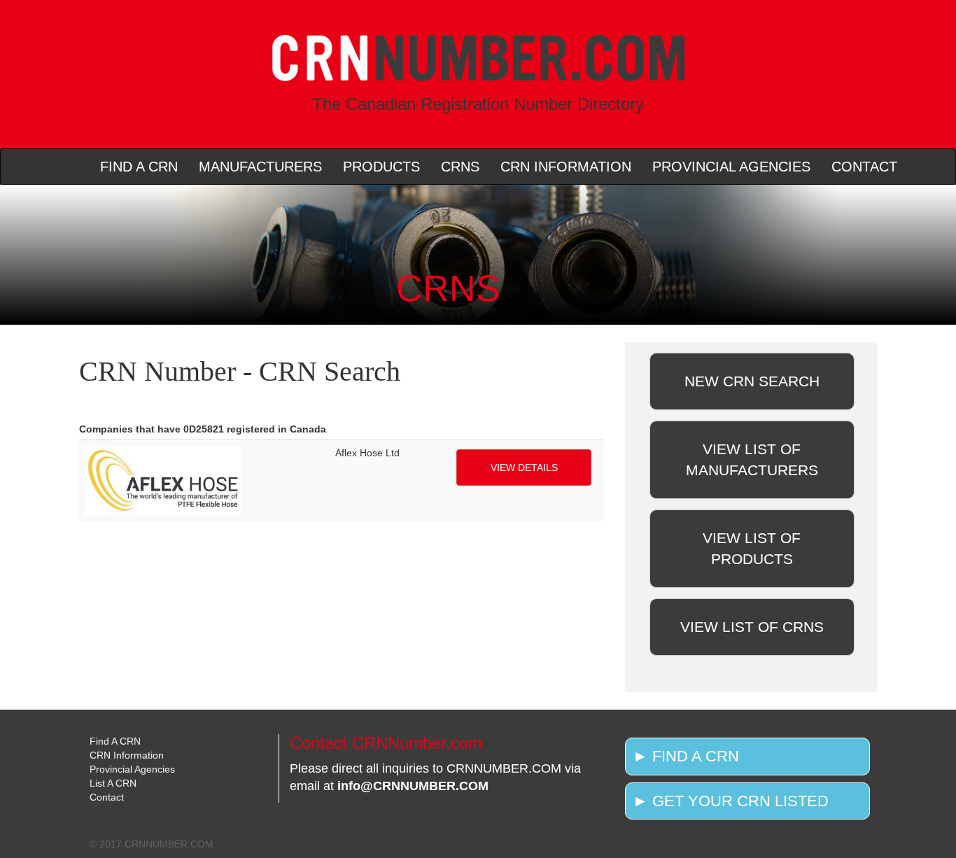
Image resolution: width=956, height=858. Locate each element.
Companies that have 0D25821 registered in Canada (202, 429)
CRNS (460, 166)
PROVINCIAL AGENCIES (731, 166)
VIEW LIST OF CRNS (752, 627)
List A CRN (113, 783)
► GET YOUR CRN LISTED (731, 801)
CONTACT (864, 166)
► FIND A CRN (686, 756)
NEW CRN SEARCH (752, 381)
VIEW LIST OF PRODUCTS (752, 548)
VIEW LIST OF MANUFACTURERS (752, 459)
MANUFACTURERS (260, 166)
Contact (107, 797)
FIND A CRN (139, 166)
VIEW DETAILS (524, 467)
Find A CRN (115, 741)
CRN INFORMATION (565, 166)
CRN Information (127, 755)
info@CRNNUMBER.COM (412, 786)
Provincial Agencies (132, 769)
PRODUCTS (381, 166)
